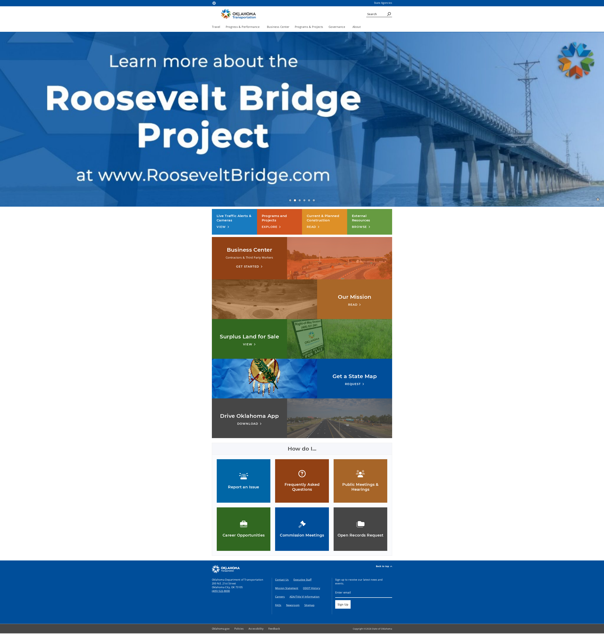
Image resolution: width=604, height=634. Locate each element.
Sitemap (309, 606)
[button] (223, 227)
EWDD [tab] (290, 201)
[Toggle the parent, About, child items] (362, 27)
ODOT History (311, 589)
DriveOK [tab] (309, 201)
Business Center (278, 27)
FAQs (278, 606)
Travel (216, 27)
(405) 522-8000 (221, 591)
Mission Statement (286, 589)
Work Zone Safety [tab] (314, 201)
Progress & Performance (243, 27)
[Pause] (597, 200)
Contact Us (282, 580)
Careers (280, 597)
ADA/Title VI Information (305, 597)
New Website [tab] (299, 201)
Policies (239, 629)
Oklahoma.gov (221, 629)
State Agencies (383, 3)
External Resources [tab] (304, 201)
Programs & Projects (309, 27)
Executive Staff (303, 580)
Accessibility (256, 629)
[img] (302, 119)
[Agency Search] (389, 14)
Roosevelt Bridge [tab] (295, 201)
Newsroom (293, 606)
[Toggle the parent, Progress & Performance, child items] (261, 27)
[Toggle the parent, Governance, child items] (346, 27)
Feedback (274, 629)
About (356, 27)
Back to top (382, 567)
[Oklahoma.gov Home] (214, 2)
